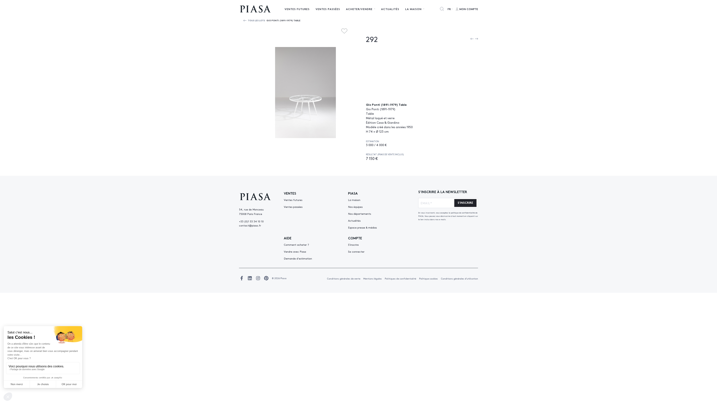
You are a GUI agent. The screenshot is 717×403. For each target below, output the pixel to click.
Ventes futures (297, 9)
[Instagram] (258, 278)
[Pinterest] (266, 278)
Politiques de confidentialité (400, 278)
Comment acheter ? (296, 244)
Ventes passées (328, 9)
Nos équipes (355, 207)
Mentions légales (372, 278)
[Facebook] (241, 278)
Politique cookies (428, 278)
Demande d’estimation (298, 258)
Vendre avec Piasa (295, 251)
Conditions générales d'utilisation (459, 278)
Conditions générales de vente (343, 278)
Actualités (390, 9)
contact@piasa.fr (250, 225)
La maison (354, 200)
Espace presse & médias (362, 227)
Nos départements (359, 213)
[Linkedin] (249, 278)
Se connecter (356, 251)
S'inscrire (353, 244)
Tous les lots (256, 20)
